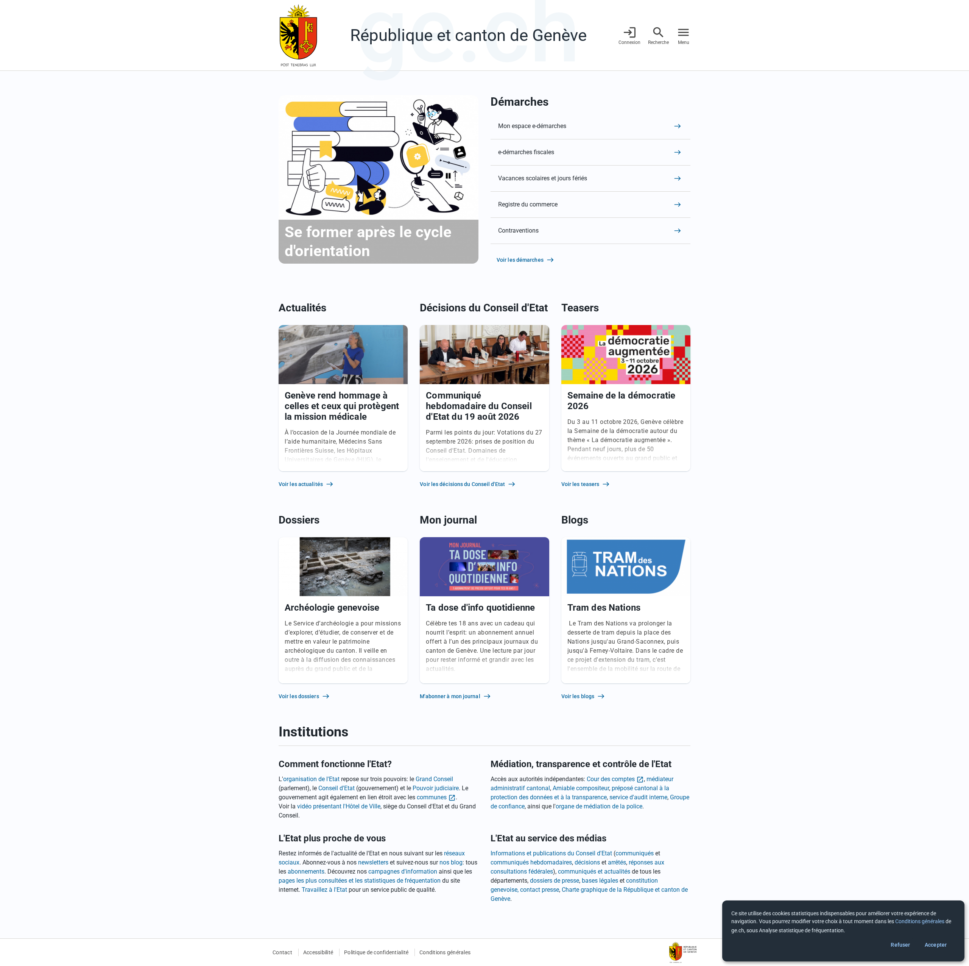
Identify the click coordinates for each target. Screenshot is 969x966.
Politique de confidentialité (376, 952)
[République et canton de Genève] (298, 35)
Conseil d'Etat (336, 788)
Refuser (900, 945)
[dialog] (843, 930)
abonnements (306, 871)
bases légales (600, 880)
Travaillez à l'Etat (324, 889)
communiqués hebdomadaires (531, 862)
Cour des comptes (611, 779)
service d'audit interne (638, 797)
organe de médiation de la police (599, 806)
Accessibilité (318, 952)
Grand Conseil (434, 779)
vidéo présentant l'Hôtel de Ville (338, 806)
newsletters (373, 862)
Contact (282, 952)
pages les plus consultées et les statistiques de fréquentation (360, 880)
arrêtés (617, 862)
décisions (587, 862)
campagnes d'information (402, 871)
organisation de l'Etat (311, 779)
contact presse (539, 889)
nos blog (451, 862)
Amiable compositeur (581, 788)
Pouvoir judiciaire (436, 788)
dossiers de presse (554, 880)
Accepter (936, 945)
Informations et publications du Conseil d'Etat (551, 853)
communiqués (634, 853)
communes (432, 797)
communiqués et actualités (594, 871)
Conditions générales (444, 952)
